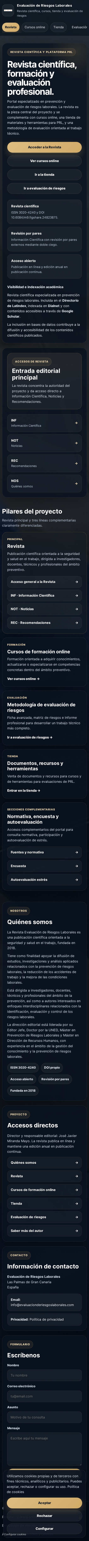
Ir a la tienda (44, 174)
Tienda (58, 27)
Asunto (12, 1407)
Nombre (13, 1365)
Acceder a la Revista (44, 147)
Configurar (44, 1528)
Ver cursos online (44, 161)
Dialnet (53, 306)
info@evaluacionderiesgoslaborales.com (42, 1305)
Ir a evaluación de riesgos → (30, 737)
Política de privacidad (47, 1319)
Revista (11, 27)
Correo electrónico (21, 1386)
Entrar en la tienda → (23, 790)
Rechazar (44, 1516)
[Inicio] (8, 10)
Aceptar (44, 1503)
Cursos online (35, 27)
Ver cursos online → (23, 679)
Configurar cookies (15, 1534)
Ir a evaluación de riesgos (44, 188)
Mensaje (13, 1428)
